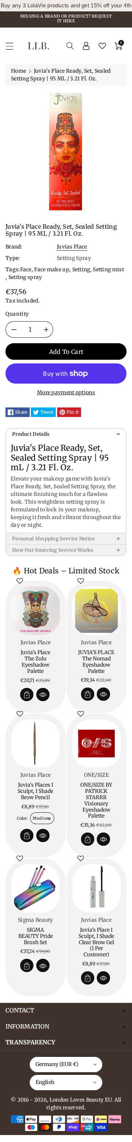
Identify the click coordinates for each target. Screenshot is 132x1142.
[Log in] (86, 46)
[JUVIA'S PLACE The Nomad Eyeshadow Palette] (96, 611)
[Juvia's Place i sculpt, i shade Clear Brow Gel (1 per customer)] (96, 888)
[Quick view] (43, 694)
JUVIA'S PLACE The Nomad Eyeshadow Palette (96, 661)
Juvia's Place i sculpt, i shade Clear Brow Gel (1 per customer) (96, 942)
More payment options (66, 392)
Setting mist (108, 269)
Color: (22, 818)
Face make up (51, 269)
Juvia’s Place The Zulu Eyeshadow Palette (35, 661)
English (45, 1082)
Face (26, 269)
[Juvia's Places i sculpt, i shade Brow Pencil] (35, 743)
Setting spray (25, 277)
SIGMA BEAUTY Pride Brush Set (35, 936)
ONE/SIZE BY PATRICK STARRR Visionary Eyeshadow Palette (96, 800)
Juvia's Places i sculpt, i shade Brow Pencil (35, 791)
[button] (13, 46)
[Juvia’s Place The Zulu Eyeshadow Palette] (35, 611)
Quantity (17, 314)
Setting (81, 269)
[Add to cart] (26, 694)
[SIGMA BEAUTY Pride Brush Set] (35, 888)
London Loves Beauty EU (81, 1099)
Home (18, 71)
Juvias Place (72, 246)
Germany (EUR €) (57, 1064)
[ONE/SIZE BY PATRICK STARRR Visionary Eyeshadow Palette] (96, 743)
